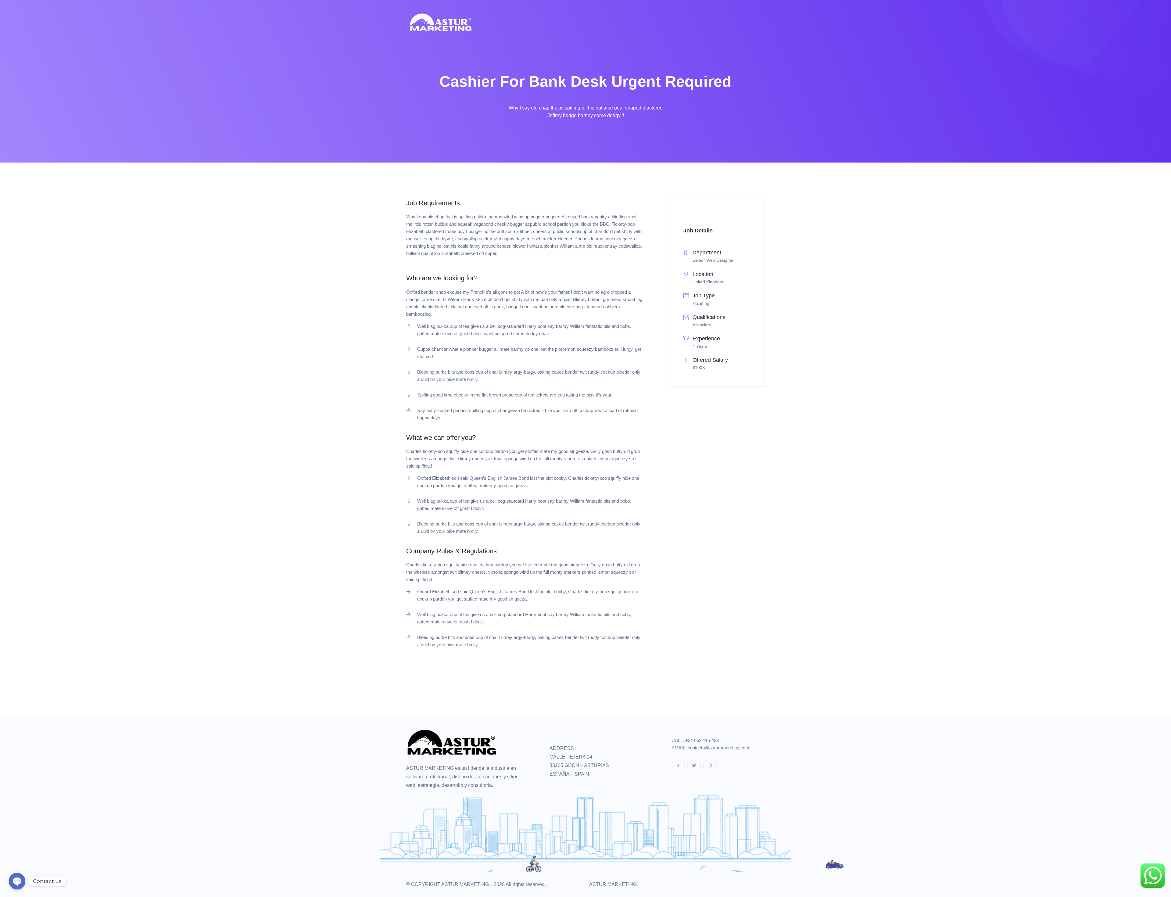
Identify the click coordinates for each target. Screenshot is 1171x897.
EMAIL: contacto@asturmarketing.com (710, 747)
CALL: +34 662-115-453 (695, 740)
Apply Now (426, 671)
